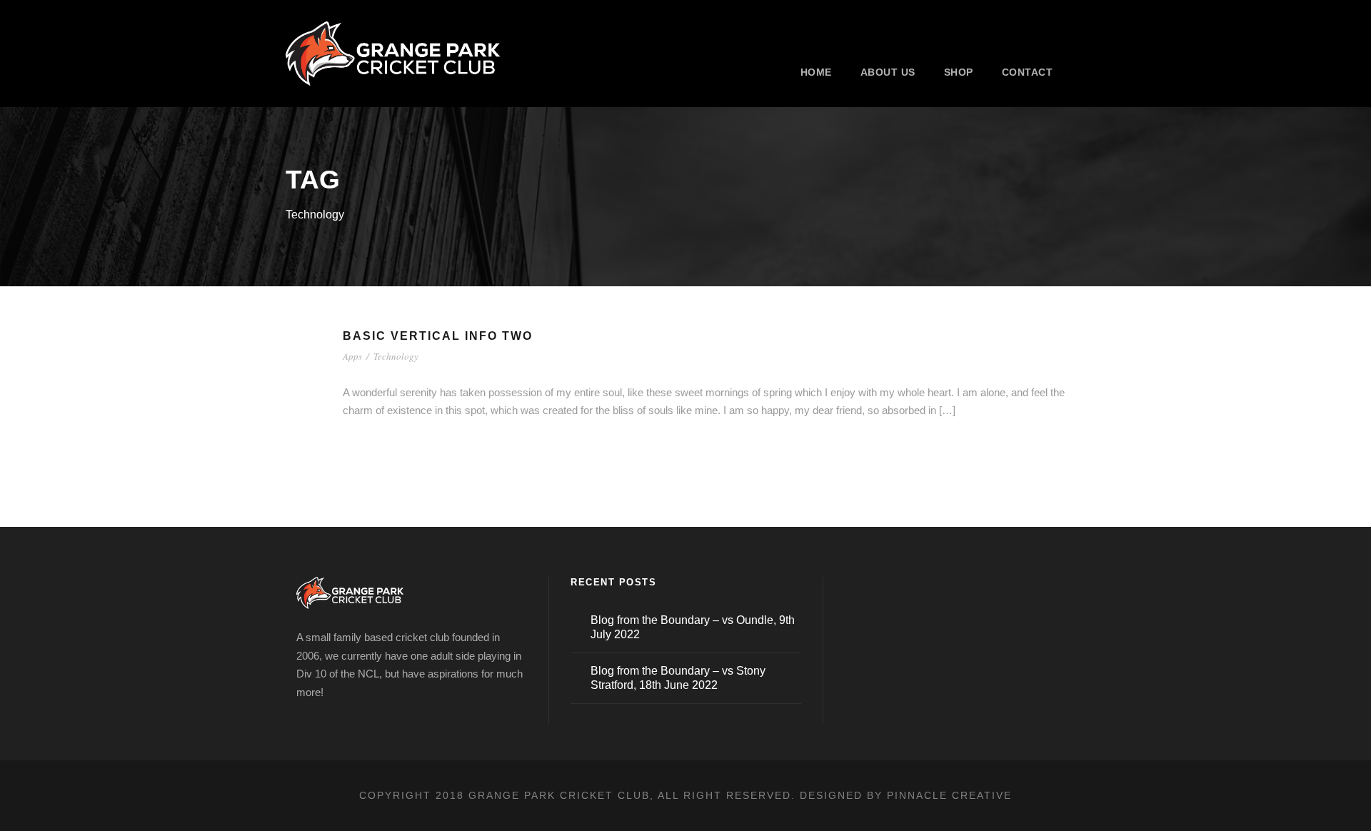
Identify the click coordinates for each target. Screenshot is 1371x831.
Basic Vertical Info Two (438, 336)
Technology (395, 356)
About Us (887, 72)
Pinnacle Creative (949, 795)
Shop (958, 72)
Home (816, 72)
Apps (352, 356)
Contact (1027, 72)
